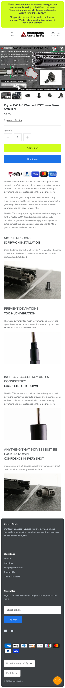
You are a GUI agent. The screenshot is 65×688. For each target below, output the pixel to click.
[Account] (51, 34)
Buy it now (32, 159)
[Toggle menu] (6, 34)
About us (8, 563)
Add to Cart (32, 147)
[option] (32, 68)
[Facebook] (5, 631)
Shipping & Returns (13, 567)
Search (7, 558)
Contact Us (9, 572)
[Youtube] (12, 631)
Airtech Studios (14, 120)
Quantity (8, 130)
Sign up (13, 619)
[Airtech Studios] (32, 34)
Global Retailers (12, 576)
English (10, 673)
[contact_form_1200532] (57, 680)
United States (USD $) (17, 663)
